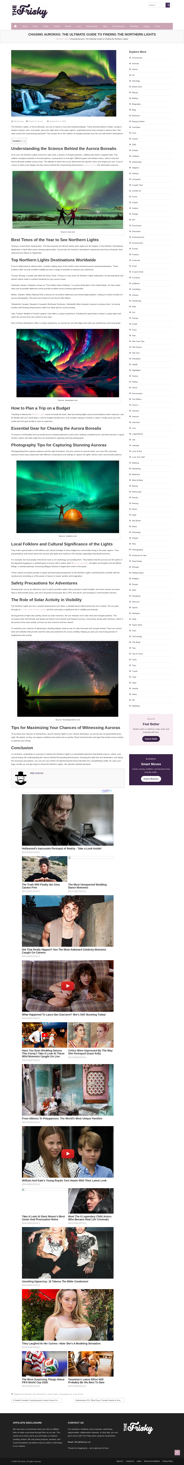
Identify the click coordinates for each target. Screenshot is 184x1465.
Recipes (135, 567)
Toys (134, 665)
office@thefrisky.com (82, 1442)
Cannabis (136, 127)
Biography (136, 104)
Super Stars (137, 625)
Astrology (136, 81)
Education (136, 231)
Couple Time (137, 185)
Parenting (134, 26)
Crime (134, 197)
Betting (135, 98)
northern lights (52, 1394)
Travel (157, 26)
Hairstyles (136, 359)
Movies (68, 26)
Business (136, 116)
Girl (133, 312)
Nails (134, 515)
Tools (134, 659)
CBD (134, 144)
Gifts (134, 306)
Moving (135, 503)
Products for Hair (139, 555)
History (135, 376)
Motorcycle (136, 492)
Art (133, 75)
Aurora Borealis (26, 1394)
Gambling (136, 289)
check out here (90, 165)
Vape (134, 683)
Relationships (92, 26)
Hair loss (136, 353)
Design (135, 214)
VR (133, 700)
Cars (134, 133)
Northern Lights (38, 414)
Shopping (136, 596)
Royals (146, 26)
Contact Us (130, 1461)
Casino (135, 139)
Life (133, 440)
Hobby (135, 382)
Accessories (137, 58)
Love (79, 26)
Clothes (135, 173)
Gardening (136, 301)
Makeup (135, 463)
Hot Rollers (137, 399)
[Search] (168, 5)
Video (134, 694)
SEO (134, 590)
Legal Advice (137, 434)
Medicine (136, 474)
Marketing (136, 469)
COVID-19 (136, 191)
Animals (135, 63)
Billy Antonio (18, 121)
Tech (134, 631)
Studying (136, 613)
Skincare (136, 602)
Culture (135, 208)
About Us (120, 1461)
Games (135, 295)
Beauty (135, 92)
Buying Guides (138, 121)
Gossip (135, 318)
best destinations (39, 1394)
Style (105, 26)
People (135, 538)
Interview (136, 422)
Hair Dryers (137, 347)
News (35, 26)
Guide (134, 324)
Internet (135, 416)
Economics (136, 225)
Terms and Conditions (152, 1461)
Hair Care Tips (138, 341)
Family (135, 249)
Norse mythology (81, 563)
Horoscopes (137, 393)
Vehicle (135, 688)
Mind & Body (137, 480)
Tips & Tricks (137, 654)
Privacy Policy (168, 1461)
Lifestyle (135, 445)
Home (24, 26)
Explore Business (151, 779)
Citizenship (136, 162)
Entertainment (119, 26)
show (23, 141)
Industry (135, 411)
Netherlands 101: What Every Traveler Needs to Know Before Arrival (100, 1400)
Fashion (135, 254)
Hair (134, 335)
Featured (136, 260)
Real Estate (137, 561)
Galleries (136, 283)
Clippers (135, 168)
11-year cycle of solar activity (33, 609)
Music (134, 509)
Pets (134, 544)
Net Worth (136, 521)
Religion (135, 578)
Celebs (57, 26)
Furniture (136, 278)
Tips (134, 648)
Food (134, 266)
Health (45, 26)
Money (135, 486)
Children (135, 156)
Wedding (136, 706)
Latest (139, 1461)
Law (134, 428)
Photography (137, 550)
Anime (135, 69)
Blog (134, 110)
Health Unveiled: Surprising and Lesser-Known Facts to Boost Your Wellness (38, 1400)
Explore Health (151, 739)
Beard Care (137, 87)
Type (134, 677)
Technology (137, 636)
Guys (134, 330)
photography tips (65, 1394)
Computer (136, 179)
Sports (135, 607)
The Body (136, 642)
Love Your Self (138, 457)
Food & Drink (137, 272)
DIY (133, 220)
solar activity (78, 1394)
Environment (137, 243)
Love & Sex (137, 451)
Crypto (135, 202)
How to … (136, 405)
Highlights (136, 370)
